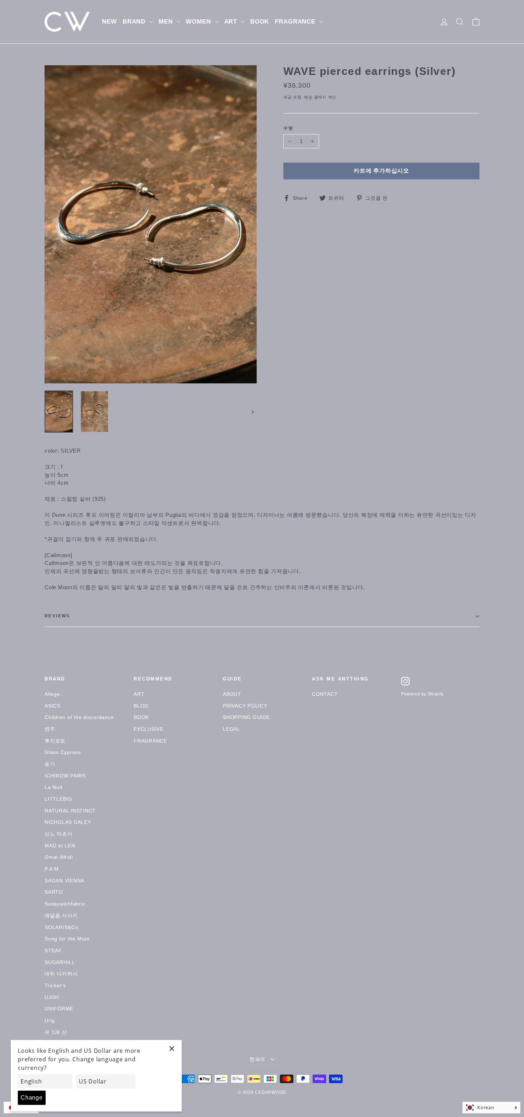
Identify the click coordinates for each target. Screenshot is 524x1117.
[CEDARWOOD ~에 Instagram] (405, 681)
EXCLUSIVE (149, 729)
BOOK (259, 21)
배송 (308, 97)
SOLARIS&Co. (62, 927)
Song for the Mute (67, 939)
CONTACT (325, 694)
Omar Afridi (59, 857)
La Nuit (53, 787)
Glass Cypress (63, 752)
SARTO (54, 892)
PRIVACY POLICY (245, 706)
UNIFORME (59, 1008)
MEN (167, 21)
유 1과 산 (56, 1032)
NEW (109, 21)
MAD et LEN (60, 845)
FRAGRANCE (296, 21)
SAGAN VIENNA (64, 880)
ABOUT (232, 694)
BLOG (141, 706)
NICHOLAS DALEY (68, 822)
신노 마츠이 (59, 834)
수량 (288, 128)
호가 (50, 764)
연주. (51, 729)
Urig (50, 1020)
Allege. (53, 694)
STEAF (53, 950)
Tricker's (55, 985)
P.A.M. (53, 869)
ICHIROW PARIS (65, 776)
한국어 (257, 1059)
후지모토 (55, 741)
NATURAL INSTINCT (70, 810)
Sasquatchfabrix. (66, 904)
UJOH (52, 997)
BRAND (135, 21)
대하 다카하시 (61, 973)
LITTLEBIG (58, 799)
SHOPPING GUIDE (246, 717)
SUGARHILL (60, 962)
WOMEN (199, 21)
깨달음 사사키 (61, 915)
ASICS (53, 706)
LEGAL (231, 729)
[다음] (252, 412)
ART (231, 21)
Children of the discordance (79, 717)
